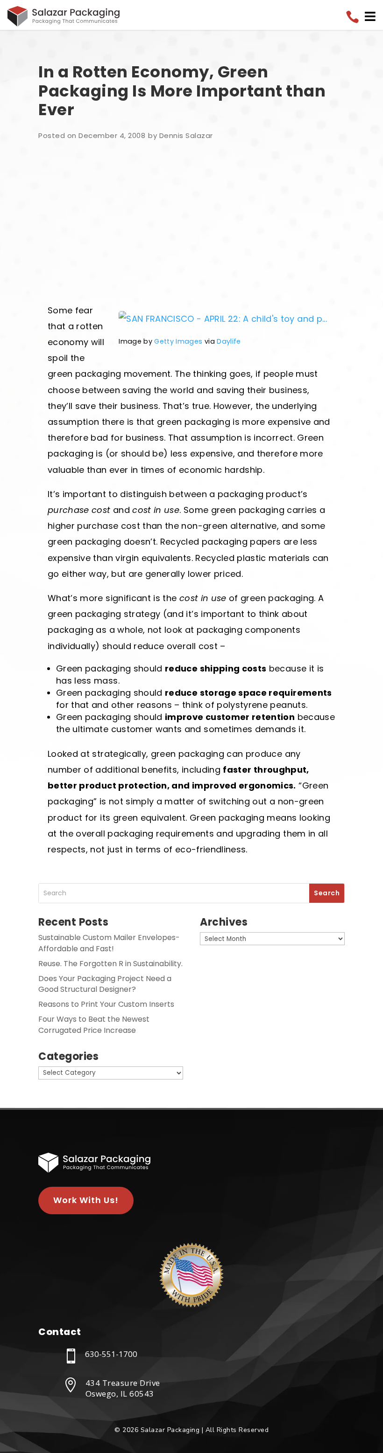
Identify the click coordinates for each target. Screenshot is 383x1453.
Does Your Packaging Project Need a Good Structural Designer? (104, 984)
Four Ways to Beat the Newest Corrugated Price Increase (93, 1025)
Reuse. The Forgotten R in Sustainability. (110, 963)
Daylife (229, 341)
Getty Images (178, 341)
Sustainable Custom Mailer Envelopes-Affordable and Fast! (109, 943)
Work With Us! (86, 1200)
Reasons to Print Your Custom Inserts (106, 1004)
